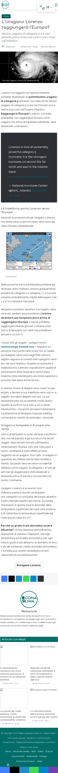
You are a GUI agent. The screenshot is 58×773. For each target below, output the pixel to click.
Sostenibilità (32, 756)
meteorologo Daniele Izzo (17, 346)
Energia (43, 756)
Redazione (10, 47)
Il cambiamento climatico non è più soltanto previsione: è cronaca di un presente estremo (13, 674)
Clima (6, 16)
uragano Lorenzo (30, 565)
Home (8, 751)
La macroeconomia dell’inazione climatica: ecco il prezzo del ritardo (44, 714)
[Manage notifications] (8, 765)
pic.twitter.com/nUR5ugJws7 (28, 176)
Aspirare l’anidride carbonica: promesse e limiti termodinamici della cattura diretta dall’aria (42, 674)
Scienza (49, 751)
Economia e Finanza (25, 761)
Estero (40, 751)
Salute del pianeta (21, 751)
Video (39, 761)
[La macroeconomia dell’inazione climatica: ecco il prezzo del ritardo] (44, 698)
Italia (33, 751)
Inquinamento (17, 756)
